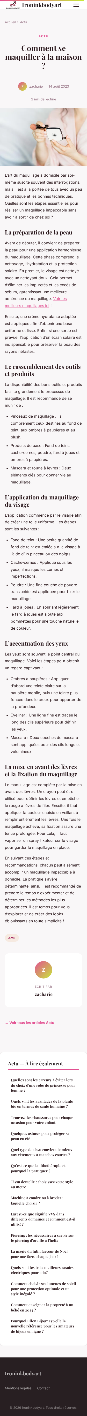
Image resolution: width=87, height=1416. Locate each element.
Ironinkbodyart (42, 4)
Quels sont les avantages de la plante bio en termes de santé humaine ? (42, 1104)
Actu (23, 22)
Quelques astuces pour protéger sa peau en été (40, 1136)
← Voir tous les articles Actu (29, 1022)
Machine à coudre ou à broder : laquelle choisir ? (37, 1200)
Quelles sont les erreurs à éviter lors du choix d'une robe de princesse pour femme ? (43, 1085)
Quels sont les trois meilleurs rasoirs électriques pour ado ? (42, 1270)
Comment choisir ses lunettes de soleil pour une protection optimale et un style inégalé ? (43, 1288)
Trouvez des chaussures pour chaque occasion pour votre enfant (42, 1120)
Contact (43, 1388)
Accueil (10, 22)
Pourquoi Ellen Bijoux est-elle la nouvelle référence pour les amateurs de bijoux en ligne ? (42, 1326)
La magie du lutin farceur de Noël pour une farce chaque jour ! (39, 1254)
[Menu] (76, 5)
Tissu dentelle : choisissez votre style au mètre (42, 1184)
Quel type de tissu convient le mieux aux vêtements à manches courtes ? (41, 1152)
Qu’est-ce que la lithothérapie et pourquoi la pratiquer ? (38, 1168)
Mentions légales (18, 1388)
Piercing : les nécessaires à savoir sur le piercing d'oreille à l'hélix (42, 1238)
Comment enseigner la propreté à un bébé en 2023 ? (42, 1307)
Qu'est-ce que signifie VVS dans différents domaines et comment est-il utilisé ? (43, 1219)
